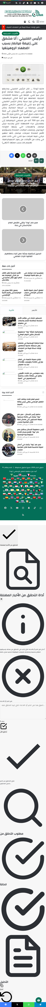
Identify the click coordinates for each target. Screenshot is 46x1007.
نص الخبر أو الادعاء (6, 701)
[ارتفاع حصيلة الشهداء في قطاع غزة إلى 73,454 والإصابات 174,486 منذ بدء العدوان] (9, 362)
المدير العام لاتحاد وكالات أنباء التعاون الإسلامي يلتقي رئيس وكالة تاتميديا (30, 402)
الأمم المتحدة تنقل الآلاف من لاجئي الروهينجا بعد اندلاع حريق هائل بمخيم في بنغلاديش (12, 276)
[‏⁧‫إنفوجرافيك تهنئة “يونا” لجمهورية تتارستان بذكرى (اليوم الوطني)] (9, 335)
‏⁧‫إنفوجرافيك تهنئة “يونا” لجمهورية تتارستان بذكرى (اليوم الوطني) (30, 333)
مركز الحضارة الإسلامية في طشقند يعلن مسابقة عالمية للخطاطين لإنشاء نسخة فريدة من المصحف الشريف (30, 347)
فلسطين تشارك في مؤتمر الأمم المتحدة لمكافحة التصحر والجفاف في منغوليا (30, 321)
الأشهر (34, 310)
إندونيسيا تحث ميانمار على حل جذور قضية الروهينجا (33, 274)
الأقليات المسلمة (10, 33)
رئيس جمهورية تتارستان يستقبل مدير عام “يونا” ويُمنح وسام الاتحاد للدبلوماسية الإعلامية (30, 432)
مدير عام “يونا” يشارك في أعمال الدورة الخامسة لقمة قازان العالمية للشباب (30, 447)
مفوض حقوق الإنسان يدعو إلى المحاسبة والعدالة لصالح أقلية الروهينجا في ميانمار (23, 183)
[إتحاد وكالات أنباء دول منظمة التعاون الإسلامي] (23, 13)
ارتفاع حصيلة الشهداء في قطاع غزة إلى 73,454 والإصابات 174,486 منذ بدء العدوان (30, 362)
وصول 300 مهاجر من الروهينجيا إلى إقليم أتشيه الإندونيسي (11, 293)
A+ (36, 161)
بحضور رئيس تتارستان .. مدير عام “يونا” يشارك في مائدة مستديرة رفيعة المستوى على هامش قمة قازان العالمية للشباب (29, 418)
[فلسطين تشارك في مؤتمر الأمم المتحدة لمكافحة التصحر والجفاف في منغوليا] (9, 321)
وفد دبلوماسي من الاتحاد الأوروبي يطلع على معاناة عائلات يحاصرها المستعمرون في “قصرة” (30, 376)
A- (41, 161)
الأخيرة (11, 310)
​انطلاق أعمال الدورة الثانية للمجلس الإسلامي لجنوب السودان (33, 293)
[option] (23, 180)
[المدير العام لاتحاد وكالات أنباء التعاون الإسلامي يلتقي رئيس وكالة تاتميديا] (8, 404)
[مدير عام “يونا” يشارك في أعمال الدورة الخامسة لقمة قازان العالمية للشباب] (8, 450)
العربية (8, 3)
